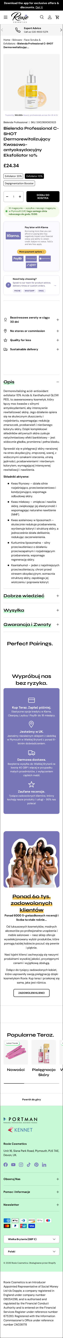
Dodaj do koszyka (43, 196)
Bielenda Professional (15, 122)
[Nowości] (16, 1052)
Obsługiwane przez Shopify (42, 1263)
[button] (57, 17)
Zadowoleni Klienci (31, 992)
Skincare (17, 39)
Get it (39, 7)
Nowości (16, 1070)
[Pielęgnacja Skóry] (44, 1052)
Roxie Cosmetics (20, 1263)
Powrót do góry (31, 1099)
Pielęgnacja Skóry (43, 1072)
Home (7, 39)
